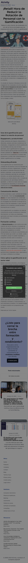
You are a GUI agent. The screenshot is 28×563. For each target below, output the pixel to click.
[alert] (14, 281)
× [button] (23, 266)
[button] (5, 277)
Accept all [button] (14, 287)
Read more (14, 275)
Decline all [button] (14, 290)
